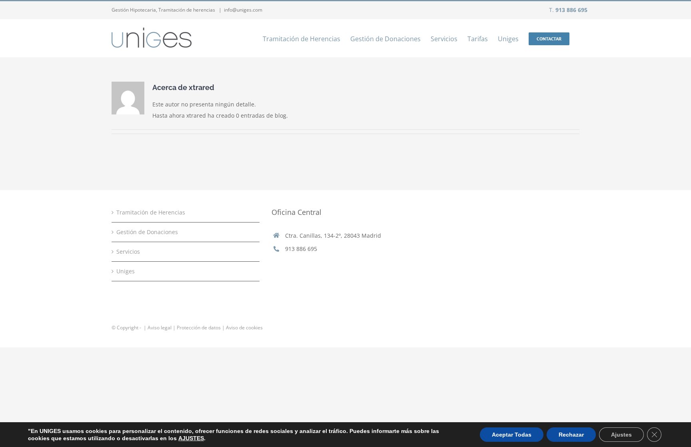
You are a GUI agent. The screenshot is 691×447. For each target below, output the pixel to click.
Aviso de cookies (244, 327)
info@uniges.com (243, 9)
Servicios (128, 251)
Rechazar (571, 434)
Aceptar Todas (511, 434)
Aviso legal (160, 327)
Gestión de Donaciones (147, 232)
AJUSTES (191, 438)
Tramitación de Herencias (150, 212)
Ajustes (621, 434)
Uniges (125, 271)
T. (568, 10)
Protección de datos (199, 327)
